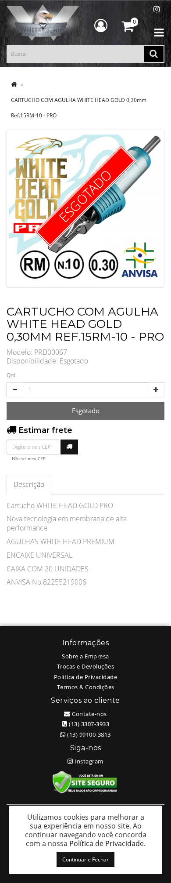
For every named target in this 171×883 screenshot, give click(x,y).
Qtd (11, 375)
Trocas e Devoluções (85, 666)
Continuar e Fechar (85, 859)
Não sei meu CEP (29, 458)
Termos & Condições (85, 687)
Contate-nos (89, 714)
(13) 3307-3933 (88, 724)
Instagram (88, 761)
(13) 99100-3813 (88, 734)
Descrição (29, 484)
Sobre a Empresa (85, 656)
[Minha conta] (100, 25)
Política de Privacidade (86, 677)
